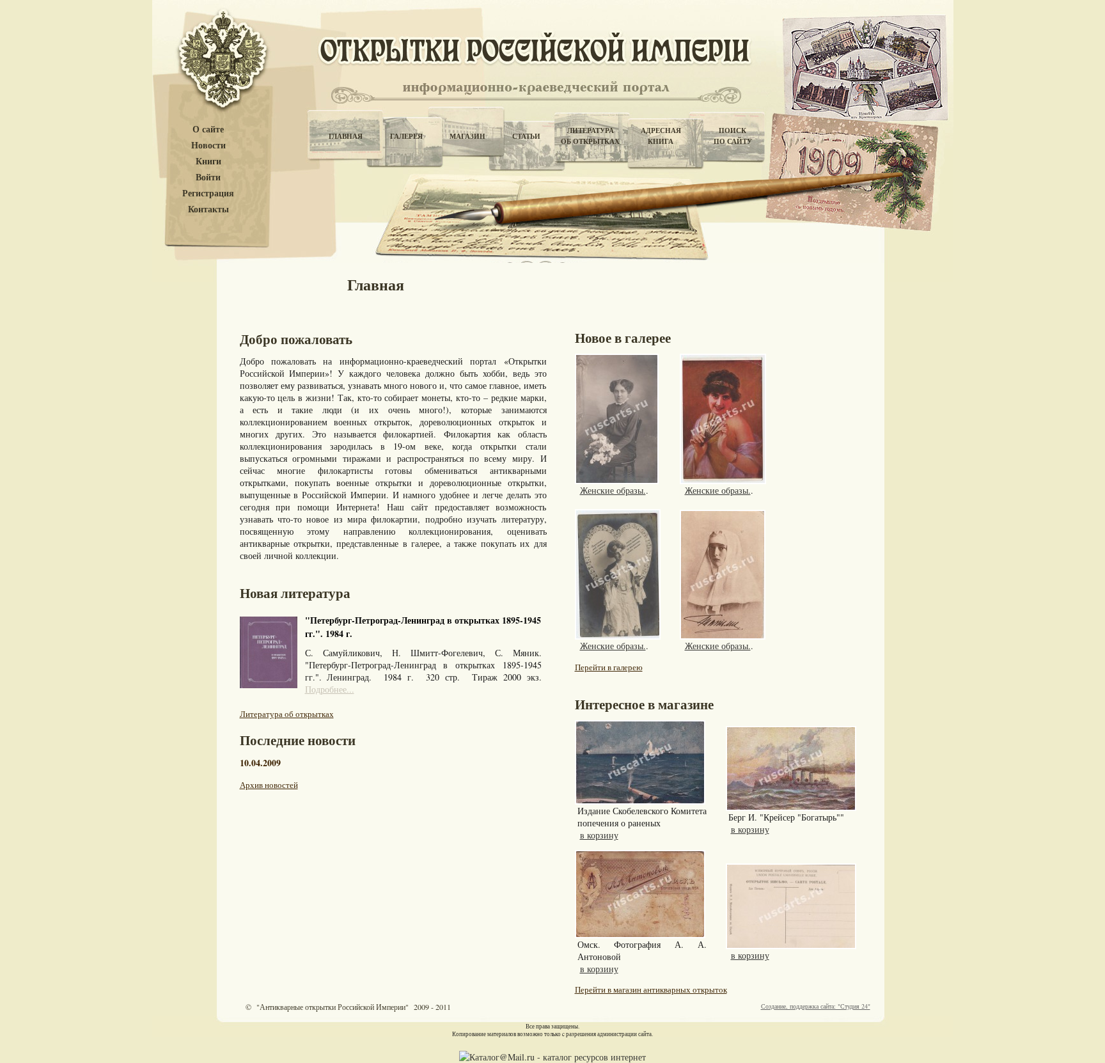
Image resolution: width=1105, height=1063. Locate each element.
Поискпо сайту (733, 136)
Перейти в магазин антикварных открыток (651, 989)
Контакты (208, 209)
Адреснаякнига (661, 136)
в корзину (599, 835)
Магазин (467, 136)
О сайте (208, 129)
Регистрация (208, 193)
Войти (208, 177)
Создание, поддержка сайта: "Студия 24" (815, 1006)
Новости (208, 145)
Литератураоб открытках (590, 136)
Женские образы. (613, 490)
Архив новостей (269, 785)
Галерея (406, 136)
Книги (208, 161)
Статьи (526, 136)
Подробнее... (329, 689)
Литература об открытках (287, 714)
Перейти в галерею (609, 667)
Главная (346, 136)
